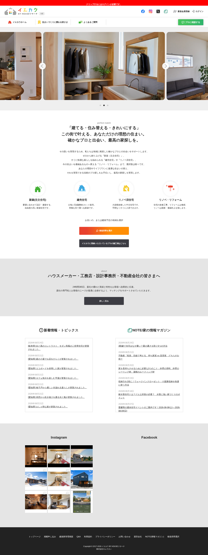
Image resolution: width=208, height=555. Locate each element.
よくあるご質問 (90, 22)
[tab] (100, 105)
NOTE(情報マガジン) (154, 536)
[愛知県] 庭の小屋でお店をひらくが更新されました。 (53, 359)
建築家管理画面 (66, 536)
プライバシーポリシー (105, 536)
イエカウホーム (20, 22)
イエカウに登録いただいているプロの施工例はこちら (104, 243)
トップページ (35, 536)
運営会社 (138, 536)
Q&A (79, 536)
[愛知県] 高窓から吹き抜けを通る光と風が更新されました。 (56, 397)
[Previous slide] (42, 66)
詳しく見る (104, 301)
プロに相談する (192, 22)
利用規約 (88, 536)
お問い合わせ (124, 536)
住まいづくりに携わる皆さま (55, 22)
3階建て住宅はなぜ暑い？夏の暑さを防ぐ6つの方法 (142, 346)
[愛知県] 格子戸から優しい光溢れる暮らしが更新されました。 (57, 387)
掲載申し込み (50, 536)
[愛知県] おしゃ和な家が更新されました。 (48, 406)
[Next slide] (166, 66)
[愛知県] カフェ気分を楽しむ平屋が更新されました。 (53, 378)
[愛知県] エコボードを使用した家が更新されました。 (53, 368)
